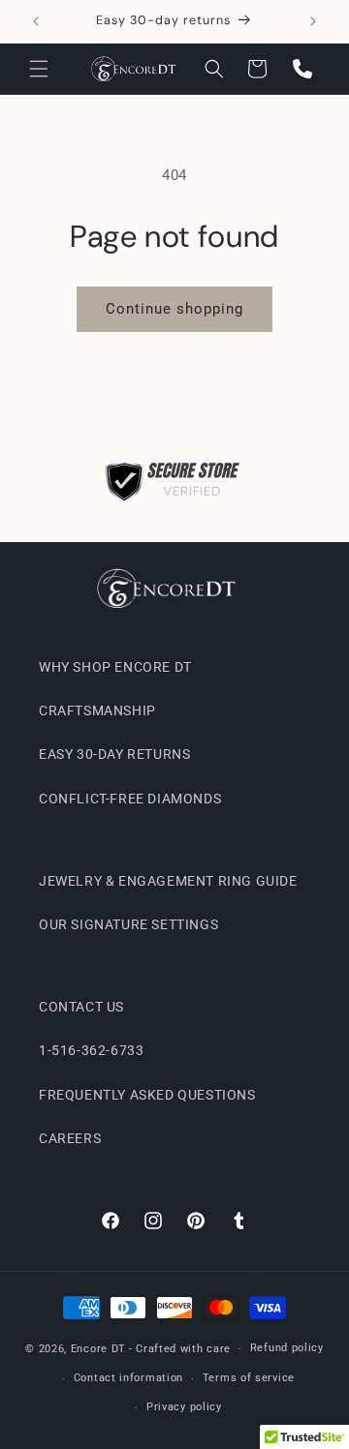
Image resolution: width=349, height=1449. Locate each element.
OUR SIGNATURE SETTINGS (128, 924)
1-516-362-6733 (91, 1050)
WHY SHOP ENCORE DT (115, 667)
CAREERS (70, 1138)
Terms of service (249, 1378)
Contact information (128, 1378)
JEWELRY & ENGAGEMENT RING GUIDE (168, 881)
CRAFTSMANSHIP (97, 710)
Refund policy (287, 1348)
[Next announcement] (313, 21)
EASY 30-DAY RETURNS (114, 754)
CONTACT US (81, 1006)
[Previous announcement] (36, 21)
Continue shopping (174, 308)
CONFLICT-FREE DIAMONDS (130, 798)
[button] (38, 68)
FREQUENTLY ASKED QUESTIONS (147, 1094)
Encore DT (98, 1349)
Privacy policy (184, 1407)
